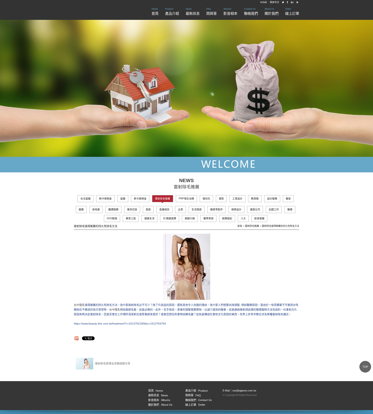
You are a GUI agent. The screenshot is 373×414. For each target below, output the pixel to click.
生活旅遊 (197, 209)
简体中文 (274, 2)
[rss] (297, 2)
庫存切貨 (132, 209)
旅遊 (148, 209)
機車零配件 (216, 209)
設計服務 (272, 198)
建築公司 (255, 209)
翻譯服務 (113, 209)
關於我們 (272, 12)
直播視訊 (164, 209)
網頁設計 (236, 209)
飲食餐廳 (259, 218)
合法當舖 (85, 198)
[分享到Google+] (292, 2)
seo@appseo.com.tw (244, 390)
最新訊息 (193, 12)
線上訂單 (292, 12)
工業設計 (237, 198)
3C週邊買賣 (169, 218)
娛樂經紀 (227, 218)
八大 (243, 218)
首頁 (155, 12)
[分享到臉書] (287, 2)
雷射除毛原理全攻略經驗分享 (112, 363)
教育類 (255, 198)
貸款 (221, 198)
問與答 (211, 12)
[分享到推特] (283, 2)
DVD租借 (112, 218)
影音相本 (230, 12)
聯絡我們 (251, 12)
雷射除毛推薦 (162, 198)
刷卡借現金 (105, 198)
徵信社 (206, 198)
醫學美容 (208, 218)
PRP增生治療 (186, 198)
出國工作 (274, 209)
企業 (180, 209)
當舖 (122, 198)
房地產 (96, 209)
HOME (263, 2)
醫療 (289, 209)
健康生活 (149, 218)
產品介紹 (172, 12)
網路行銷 (190, 218)
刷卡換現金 (140, 198)
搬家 (288, 198)
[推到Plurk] (76, 338)
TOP (365, 366)
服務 (81, 209)
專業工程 (131, 218)
